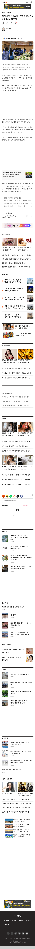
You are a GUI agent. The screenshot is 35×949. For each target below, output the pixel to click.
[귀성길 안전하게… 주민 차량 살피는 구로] (5, 684)
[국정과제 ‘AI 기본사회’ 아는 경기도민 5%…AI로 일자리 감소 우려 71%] (5, 538)
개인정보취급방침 (17, 939)
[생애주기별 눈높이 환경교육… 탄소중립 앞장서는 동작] (5, 703)
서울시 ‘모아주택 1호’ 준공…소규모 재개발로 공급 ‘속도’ (18, 201)
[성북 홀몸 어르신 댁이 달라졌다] (5, 675)
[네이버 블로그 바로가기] (26, 933)
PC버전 (28, 939)
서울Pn (3, 12)
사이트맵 (24, 939)
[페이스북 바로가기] (8, 933)
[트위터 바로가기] (12, 933)
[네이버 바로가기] (23, 933)
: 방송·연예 (7, 779)
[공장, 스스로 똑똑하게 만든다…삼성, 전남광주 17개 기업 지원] (5, 634)
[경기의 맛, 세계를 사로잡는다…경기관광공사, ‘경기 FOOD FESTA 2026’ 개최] (5, 558)
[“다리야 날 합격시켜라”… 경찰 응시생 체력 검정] (5, 744)
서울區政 (4, 669)
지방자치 (9, 12)
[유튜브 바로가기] (15, 933)
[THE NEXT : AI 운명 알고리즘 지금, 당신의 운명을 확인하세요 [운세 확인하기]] (17, 225)
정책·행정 (4, 531)
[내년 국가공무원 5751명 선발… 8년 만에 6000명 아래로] (5, 762)
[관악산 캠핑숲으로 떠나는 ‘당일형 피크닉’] (5, 693)
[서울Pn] (5, 2)
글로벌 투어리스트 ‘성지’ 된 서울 (12, 198)
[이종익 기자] (3, 29)
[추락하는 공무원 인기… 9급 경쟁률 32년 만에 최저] (5, 753)
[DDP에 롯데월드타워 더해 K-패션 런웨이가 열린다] (5, 625)
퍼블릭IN (7, 924)
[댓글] (15, 23)
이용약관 (10, 939)
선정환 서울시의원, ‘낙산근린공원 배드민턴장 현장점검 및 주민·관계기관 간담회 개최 (12, 174)
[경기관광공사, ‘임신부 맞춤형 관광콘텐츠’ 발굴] (5, 548)
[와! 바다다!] (5, 616)
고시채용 (4, 738)
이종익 (7, 28)
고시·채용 (28, 920)
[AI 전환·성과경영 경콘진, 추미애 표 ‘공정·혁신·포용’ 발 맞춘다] (5, 568)
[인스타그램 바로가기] (19, 933)
